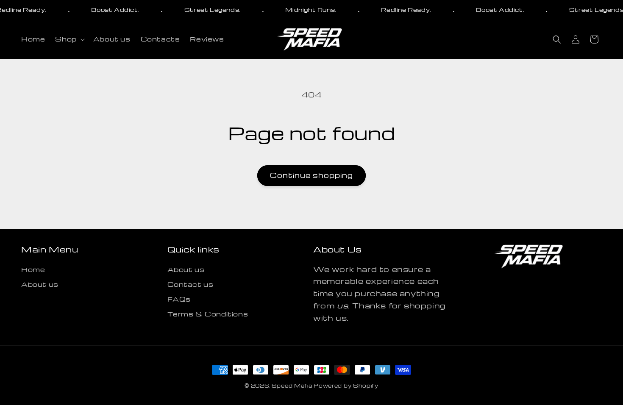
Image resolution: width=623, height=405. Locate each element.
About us (39, 284)
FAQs (179, 299)
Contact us (190, 284)
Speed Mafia (292, 385)
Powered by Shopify (346, 385)
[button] (69, 39)
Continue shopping (311, 175)
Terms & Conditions (207, 314)
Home (33, 269)
